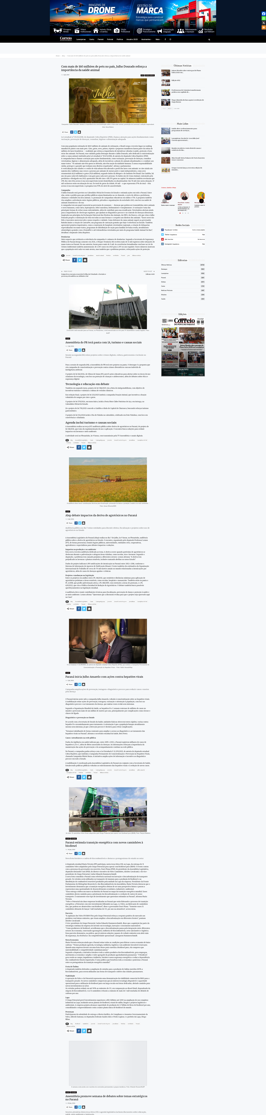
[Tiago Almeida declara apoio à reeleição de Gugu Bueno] (165, 102)
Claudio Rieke (165, 202)
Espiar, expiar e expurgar (168, 205)
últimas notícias (136, 255)
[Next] (201, 201)
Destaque (164, 269)
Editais (163, 282)
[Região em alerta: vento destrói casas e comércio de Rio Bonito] (165, 150)
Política (120, 39)
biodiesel (77, 1023)
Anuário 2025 (132, 39)
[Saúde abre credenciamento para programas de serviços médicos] (165, 131)
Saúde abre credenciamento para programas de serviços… (184, 129)
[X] (264, 23)
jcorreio (68, 255)
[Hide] (265, 31)
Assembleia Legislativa (81, 440)
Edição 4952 (176, 80)
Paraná (100, 39)
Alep (142, 75)
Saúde (163, 299)
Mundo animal (149, 75)
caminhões (86, 1023)
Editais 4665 (150, 274)
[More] (264, 27)
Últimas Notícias (166, 265)
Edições (163, 294)
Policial (110, 39)
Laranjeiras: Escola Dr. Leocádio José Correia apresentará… (185, 139)
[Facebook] (264, 14)
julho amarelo (141, 770)
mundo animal (100, 255)
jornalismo (91, 255)
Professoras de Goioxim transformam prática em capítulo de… (186, 91)
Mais (158, 39)
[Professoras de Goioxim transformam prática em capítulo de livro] (165, 92)
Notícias (108, 255)
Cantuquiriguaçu (100, 440)
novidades (116, 255)
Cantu (91, 39)
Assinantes (146, 39)
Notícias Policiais (166, 290)
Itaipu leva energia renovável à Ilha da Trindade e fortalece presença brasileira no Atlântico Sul (83, 275)
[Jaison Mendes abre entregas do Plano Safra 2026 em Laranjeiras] (165, 73)
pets (128, 255)
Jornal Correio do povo (79, 255)
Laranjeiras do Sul (142, 440)
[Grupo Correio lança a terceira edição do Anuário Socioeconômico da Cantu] (165, 170)
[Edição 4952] (165, 82)
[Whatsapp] (264, 18)
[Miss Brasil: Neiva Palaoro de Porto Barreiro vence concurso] (165, 160)
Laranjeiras (81, 39)
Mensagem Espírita (200, 202)
